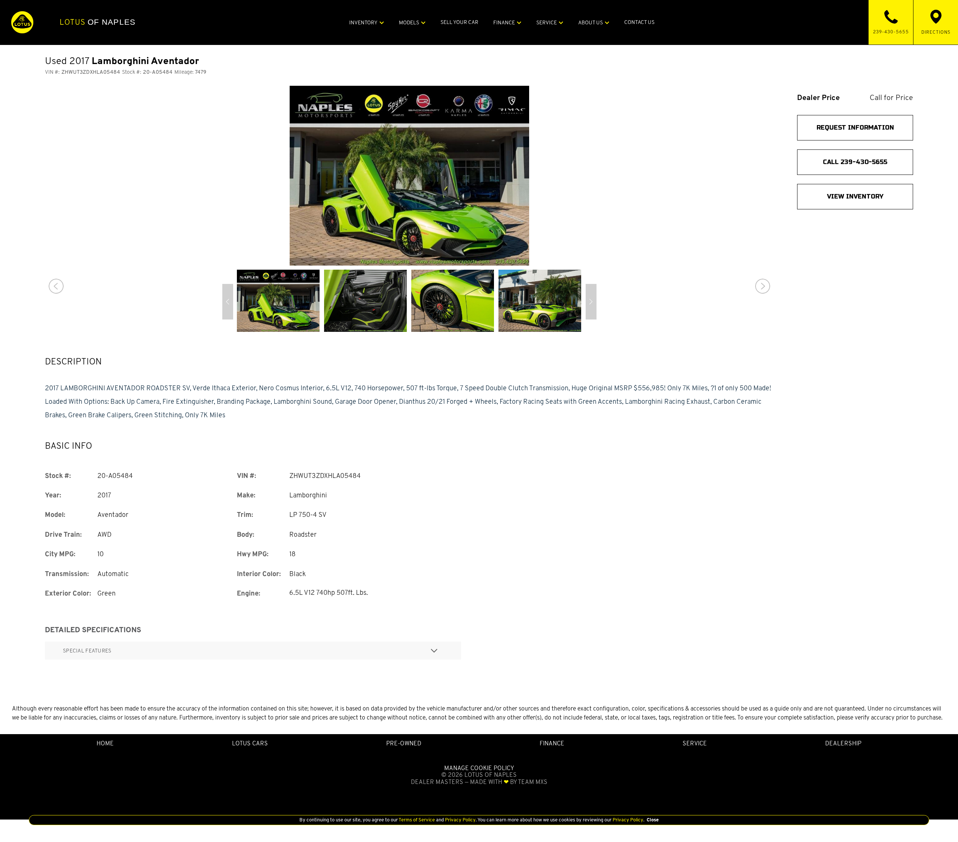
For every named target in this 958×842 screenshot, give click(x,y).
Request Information (855, 127)
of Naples (97, 22)
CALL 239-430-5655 (855, 162)
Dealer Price (818, 97)
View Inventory (855, 196)
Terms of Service (417, 820)
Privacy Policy (460, 820)
